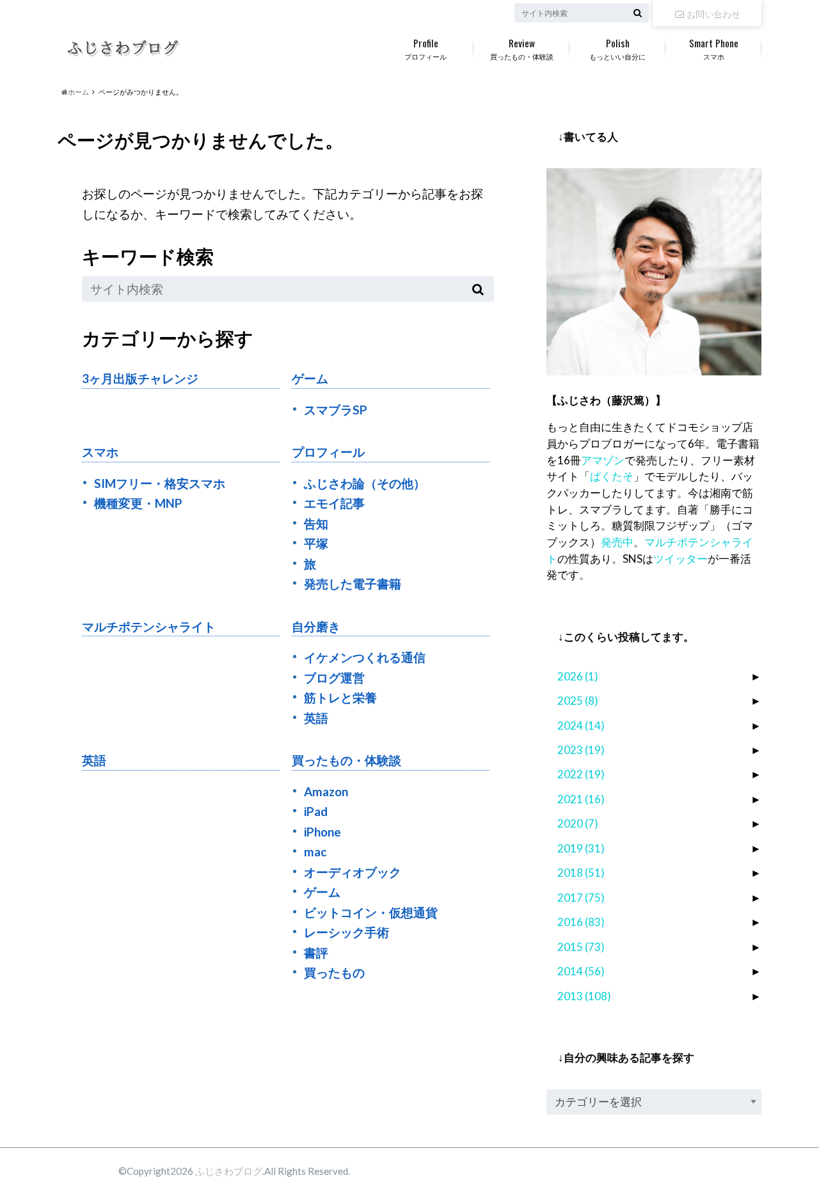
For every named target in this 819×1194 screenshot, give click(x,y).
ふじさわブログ (228, 1171)
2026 (577, 676)
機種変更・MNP (138, 503)
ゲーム (310, 378)
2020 (577, 823)
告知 (316, 523)
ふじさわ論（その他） (364, 483)
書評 (316, 952)
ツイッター (680, 558)
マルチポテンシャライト (149, 626)
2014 (581, 971)
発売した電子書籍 (352, 583)
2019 (581, 848)
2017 (581, 897)
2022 (581, 774)
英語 (316, 718)
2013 (584, 996)
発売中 (617, 542)
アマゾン (602, 460)
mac (315, 851)
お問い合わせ (713, 13)
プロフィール (425, 48)
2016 (581, 922)
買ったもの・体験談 (521, 48)
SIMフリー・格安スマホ (159, 483)
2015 (581, 947)
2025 (577, 700)
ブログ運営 (334, 677)
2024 (581, 725)
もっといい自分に (617, 48)
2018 (581, 872)
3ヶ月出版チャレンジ (140, 378)
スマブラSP (335, 409)
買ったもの (334, 972)
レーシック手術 (346, 932)
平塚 (316, 543)
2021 (581, 799)
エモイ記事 (334, 503)
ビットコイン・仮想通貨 (371, 912)
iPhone (322, 831)
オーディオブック (352, 872)
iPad (316, 811)
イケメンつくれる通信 (364, 657)
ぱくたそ (611, 476)
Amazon (326, 791)
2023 (581, 750)
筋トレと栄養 (340, 697)
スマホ (713, 48)
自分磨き (316, 626)
